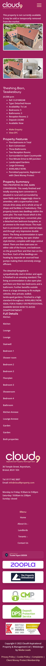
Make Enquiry (15, 129)
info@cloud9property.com (21, 482)
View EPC (13, 132)
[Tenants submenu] (27, 536)
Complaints (37, 656)
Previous (7, 39)
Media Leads (24, 650)
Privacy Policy (8, 656)
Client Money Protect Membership (23, 660)
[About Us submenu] (27, 523)
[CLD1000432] (23, 37)
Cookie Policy (23, 656)
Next (38, 39)
